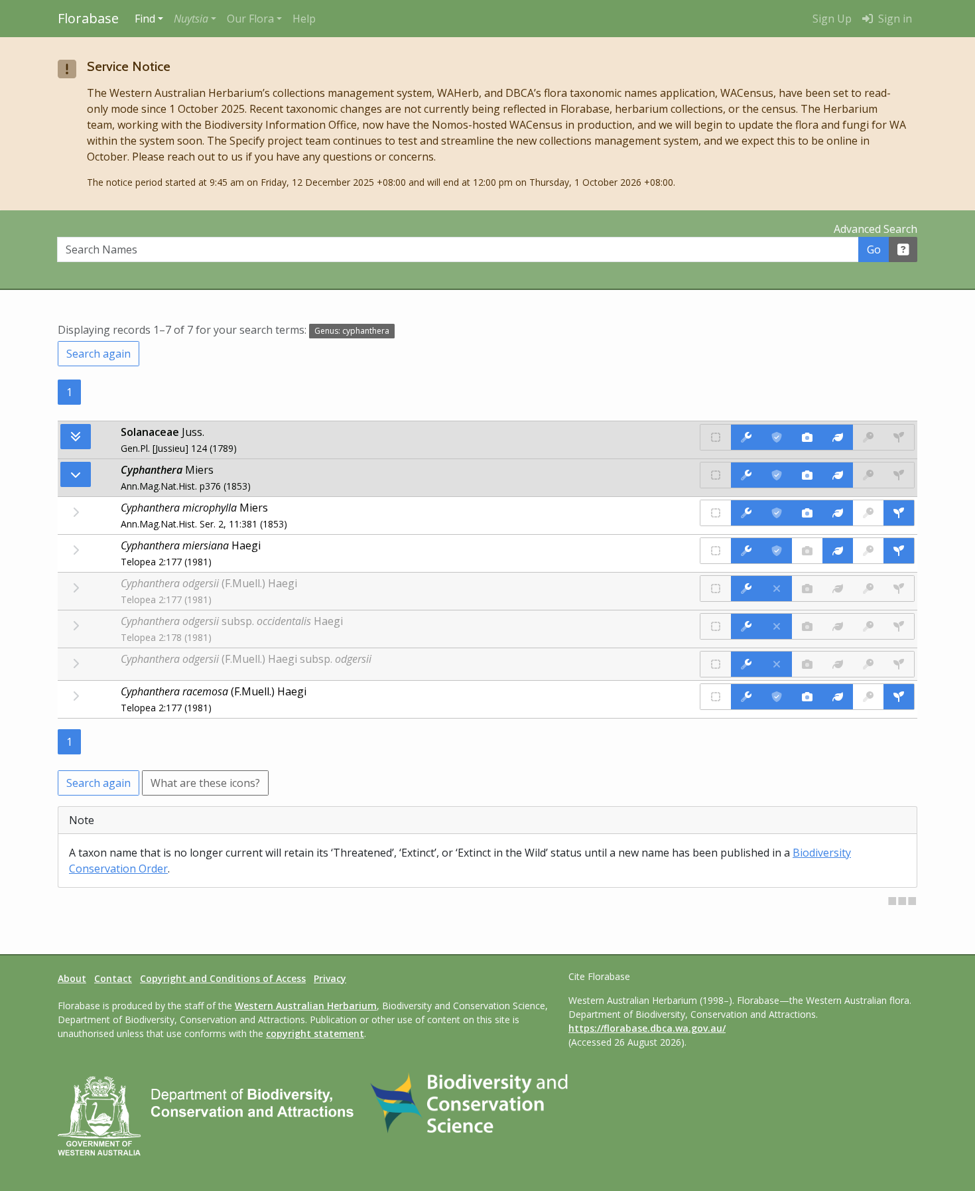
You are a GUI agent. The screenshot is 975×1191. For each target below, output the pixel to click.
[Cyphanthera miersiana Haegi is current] (776, 550)
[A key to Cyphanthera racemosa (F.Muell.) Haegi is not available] (868, 696)
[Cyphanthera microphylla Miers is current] (776, 512)
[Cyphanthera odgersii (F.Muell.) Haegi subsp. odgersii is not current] (776, 664)
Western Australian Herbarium (306, 1005)
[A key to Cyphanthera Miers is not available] (868, 475)
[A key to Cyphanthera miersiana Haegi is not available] (868, 550)
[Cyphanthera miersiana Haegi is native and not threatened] (715, 550)
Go (874, 249)
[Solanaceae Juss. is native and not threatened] (715, 437)
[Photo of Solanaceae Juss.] (807, 437)
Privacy (330, 978)
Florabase (88, 18)
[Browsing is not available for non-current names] (75, 587)
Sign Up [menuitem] (832, 18)
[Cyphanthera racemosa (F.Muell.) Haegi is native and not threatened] (715, 696)
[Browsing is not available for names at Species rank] (75, 512)
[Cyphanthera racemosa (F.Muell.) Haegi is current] (776, 696)
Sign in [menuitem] (894, 18)
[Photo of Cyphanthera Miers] (807, 475)
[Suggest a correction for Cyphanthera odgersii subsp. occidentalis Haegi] (746, 626)
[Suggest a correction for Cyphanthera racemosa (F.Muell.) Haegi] (746, 696)
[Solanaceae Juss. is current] (776, 437)
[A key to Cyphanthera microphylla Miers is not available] (868, 512)
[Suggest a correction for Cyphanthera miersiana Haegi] (746, 550)
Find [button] (145, 18)
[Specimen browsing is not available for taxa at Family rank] (898, 437)
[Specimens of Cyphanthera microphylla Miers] (898, 512)
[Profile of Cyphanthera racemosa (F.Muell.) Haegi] (837, 696)
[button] (195, 18)
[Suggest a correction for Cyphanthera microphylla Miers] (746, 512)
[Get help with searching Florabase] (903, 249)
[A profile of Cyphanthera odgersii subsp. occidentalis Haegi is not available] (837, 626)
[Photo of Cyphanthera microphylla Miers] (807, 512)
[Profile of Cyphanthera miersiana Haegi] (837, 550)
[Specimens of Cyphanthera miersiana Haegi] (898, 550)
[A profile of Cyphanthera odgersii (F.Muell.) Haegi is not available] (837, 588)
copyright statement (315, 1033)
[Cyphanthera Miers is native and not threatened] (715, 475)
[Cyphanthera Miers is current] (776, 475)
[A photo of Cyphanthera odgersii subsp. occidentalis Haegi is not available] (807, 626)
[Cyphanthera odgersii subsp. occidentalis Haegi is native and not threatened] (715, 626)
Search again (98, 353)
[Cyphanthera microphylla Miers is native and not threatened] (715, 512)
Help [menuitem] (304, 18)
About (72, 978)
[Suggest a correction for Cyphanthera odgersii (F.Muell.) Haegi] (746, 588)
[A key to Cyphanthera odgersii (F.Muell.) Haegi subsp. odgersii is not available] (868, 664)
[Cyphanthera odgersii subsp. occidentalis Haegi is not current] (776, 626)
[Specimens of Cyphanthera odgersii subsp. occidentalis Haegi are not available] (898, 626)
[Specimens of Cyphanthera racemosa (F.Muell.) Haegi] (898, 696)
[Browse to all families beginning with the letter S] (75, 436)
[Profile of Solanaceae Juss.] (837, 437)
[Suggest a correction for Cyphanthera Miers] (746, 475)
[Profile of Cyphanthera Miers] (837, 475)
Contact (113, 978)
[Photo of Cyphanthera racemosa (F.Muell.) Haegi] (807, 696)
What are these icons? (205, 783)
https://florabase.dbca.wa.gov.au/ (647, 1028)
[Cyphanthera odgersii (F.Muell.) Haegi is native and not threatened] (715, 588)
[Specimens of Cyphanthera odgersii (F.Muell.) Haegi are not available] (898, 588)
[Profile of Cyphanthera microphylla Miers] (837, 512)
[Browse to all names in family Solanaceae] (75, 474)
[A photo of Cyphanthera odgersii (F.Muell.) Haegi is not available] (807, 588)
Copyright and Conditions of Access (223, 978)
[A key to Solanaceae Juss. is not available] (868, 437)
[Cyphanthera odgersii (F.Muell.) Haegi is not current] (776, 588)
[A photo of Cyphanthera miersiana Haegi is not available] (807, 550)
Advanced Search (875, 229)
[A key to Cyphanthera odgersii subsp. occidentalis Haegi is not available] (868, 626)
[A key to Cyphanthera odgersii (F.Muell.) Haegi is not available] (868, 588)
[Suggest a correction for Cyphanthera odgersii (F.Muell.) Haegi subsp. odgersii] (746, 664)
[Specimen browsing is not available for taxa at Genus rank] (898, 475)
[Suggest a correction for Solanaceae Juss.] (746, 437)
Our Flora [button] (250, 18)
